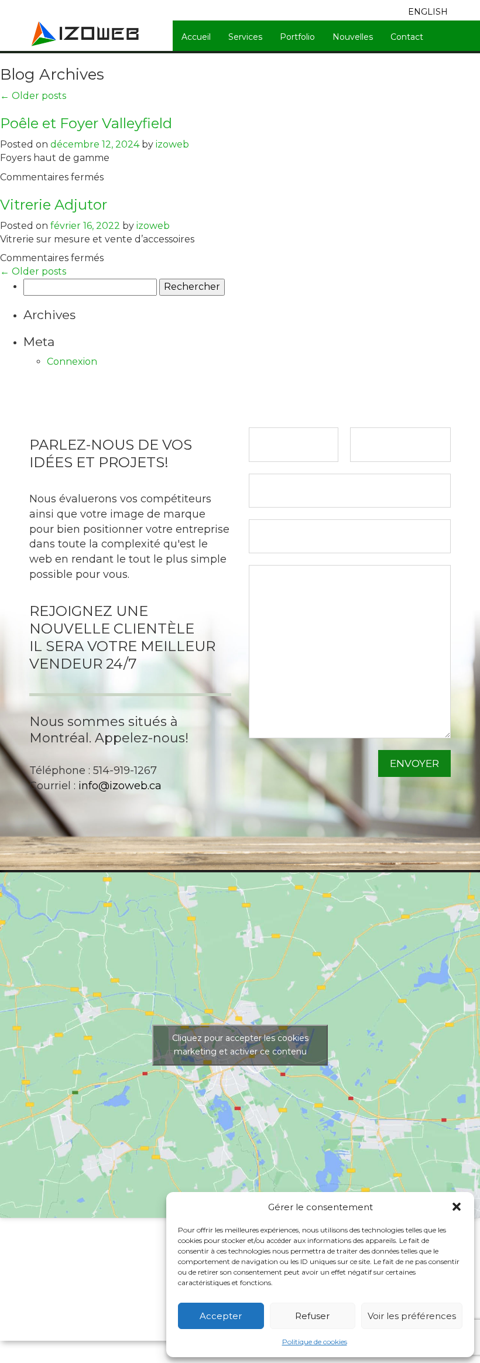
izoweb (172, 144)
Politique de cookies (314, 1341)
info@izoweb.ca (120, 785)
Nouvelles (352, 37)
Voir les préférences (412, 1315)
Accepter (221, 1315)
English (428, 11)
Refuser (312, 1315)
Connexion (72, 361)
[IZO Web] (86, 33)
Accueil (196, 37)
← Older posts (33, 95)
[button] (456, 1207)
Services (245, 37)
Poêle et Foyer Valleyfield (86, 123)
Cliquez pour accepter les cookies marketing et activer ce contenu (240, 1045)
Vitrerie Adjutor (53, 204)
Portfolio (297, 37)
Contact (406, 37)
